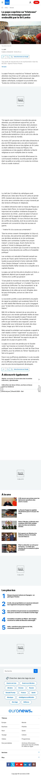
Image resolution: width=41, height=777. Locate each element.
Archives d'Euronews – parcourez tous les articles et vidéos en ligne (30, 744)
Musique (10, 697)
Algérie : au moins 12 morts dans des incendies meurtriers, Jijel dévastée (17, 379)
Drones (20, 688)
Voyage (4, 735)
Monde (12, 7)
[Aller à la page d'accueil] (7, 2)
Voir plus (4, 66)
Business (4, 726)
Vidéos (4, 739)
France (23, 692)
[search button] (36, 671)
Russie (31, 688)
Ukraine (10, 688)
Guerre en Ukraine (28, 683)
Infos (6, 7)
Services (4, 752)
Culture (24, 735)
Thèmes (4, 718)
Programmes (26, 739)
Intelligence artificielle (26, 697)
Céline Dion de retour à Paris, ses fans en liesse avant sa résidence (17, 386)
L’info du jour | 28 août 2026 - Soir (13, 391)
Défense (26, 702)
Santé (33, 692)
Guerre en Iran (11, 683)
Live (36, 2)
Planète (24, 726)
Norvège (15, 702)
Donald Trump (10, 692)
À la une (6, 494)
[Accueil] (2, 7)
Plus (3, 757)
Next (3, 730)
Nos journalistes (7, 743)
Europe (4, 722)
